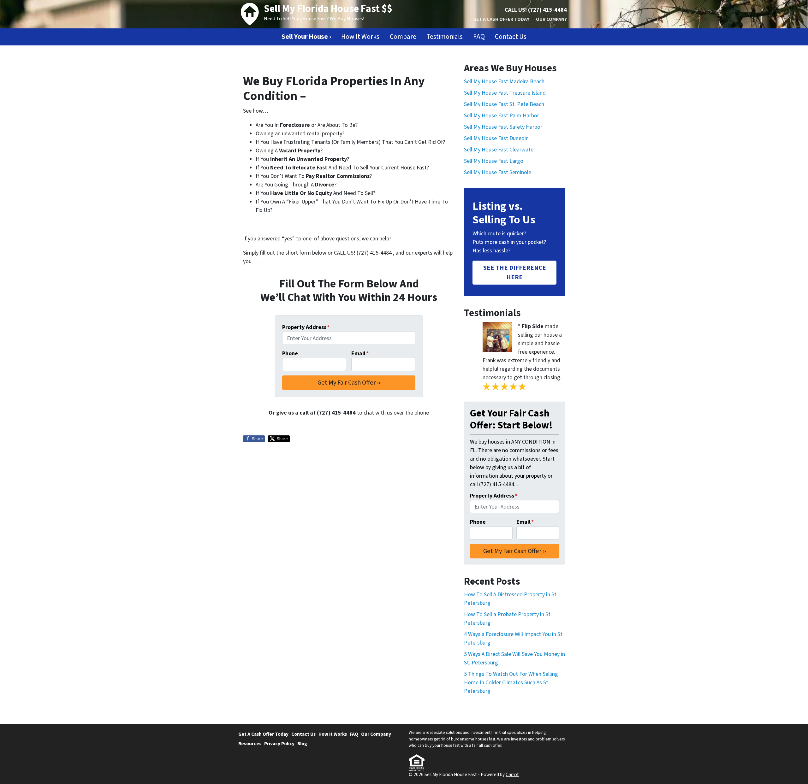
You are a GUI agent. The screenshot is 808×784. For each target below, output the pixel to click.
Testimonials (444, 37)
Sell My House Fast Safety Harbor (503, 127)
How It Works (360, 37)
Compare (403, 37)
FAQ (479, 37)
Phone (290, 353)
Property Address (306, 327)
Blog (302, 743)
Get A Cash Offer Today (501, 19)
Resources (249, 743)
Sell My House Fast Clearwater (499, 150)
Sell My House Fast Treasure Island (505, 93)
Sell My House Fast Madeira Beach (504, 81)
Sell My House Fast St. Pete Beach (504, 104)
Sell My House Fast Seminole (497, 172)
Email (360, 353)
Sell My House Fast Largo (493, 161)
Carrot (512, 774)
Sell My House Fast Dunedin (496, 138)
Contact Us (510, 37)
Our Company (551, 19)
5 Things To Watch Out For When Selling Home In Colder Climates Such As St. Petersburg (511, 682)
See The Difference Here (514, 272)
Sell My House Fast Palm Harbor (501, 116)
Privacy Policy (279, 743)
